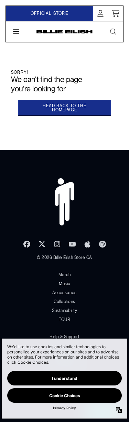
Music (64, 283)
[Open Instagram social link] (57, 244)
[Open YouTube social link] (72, 244)
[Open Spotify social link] (102, 244)
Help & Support (64, 336)
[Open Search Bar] (112, 31)
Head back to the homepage (64, 107)
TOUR (64, 319)
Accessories (64, 292)
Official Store (49, 13)
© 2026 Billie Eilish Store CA (64, 257)
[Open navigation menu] (16, 31)
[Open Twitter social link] (42, 244)
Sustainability (64, 310)
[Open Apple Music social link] (87, 244)
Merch (64, 274)
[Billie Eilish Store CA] (64, 32)
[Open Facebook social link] (26, 244)
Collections (64, 301)
